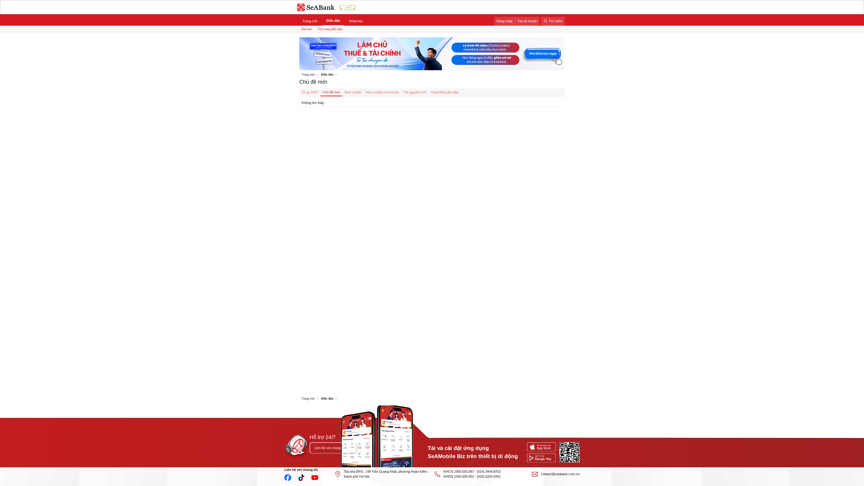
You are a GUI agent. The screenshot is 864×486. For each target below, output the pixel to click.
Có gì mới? (310, 92)
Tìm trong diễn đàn (330, 29)
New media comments (382, 92)
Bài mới (307, 29)
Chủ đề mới (331, 92)
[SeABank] (327, 7)
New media (352, 92)
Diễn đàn (333, 20)
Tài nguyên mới (414, 92)
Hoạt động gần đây (445, 92)
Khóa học (356, 21)
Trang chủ (310, 21)
